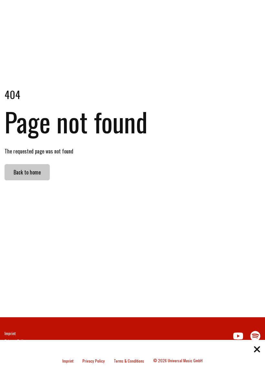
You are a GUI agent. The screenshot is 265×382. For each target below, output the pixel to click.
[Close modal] (257, 349)
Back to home (27, 172)
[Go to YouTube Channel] (230, 11)
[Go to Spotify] (243, 11)
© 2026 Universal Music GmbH (178, 360)
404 (12, 94)
